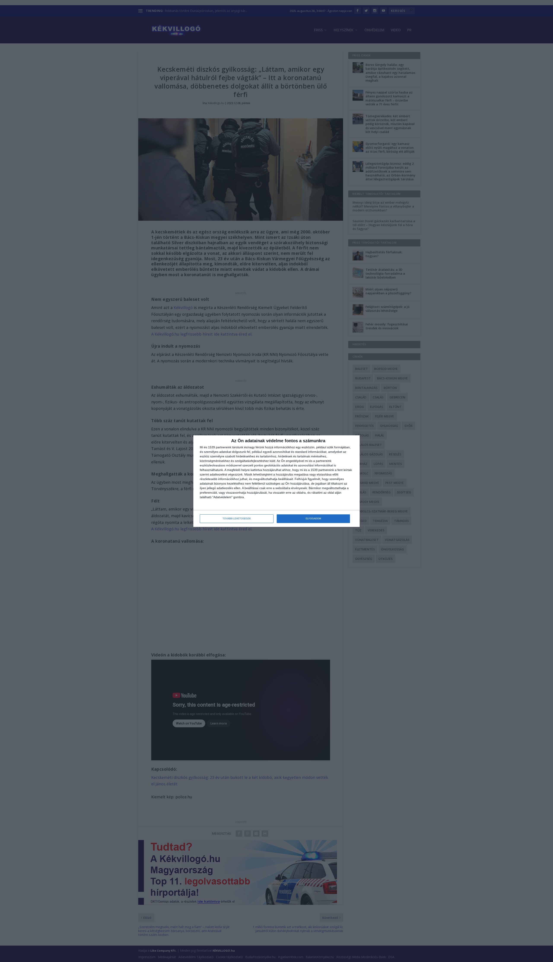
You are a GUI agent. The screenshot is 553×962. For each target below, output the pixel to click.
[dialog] (276, 481)
